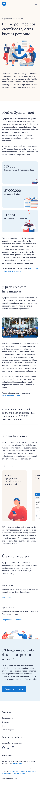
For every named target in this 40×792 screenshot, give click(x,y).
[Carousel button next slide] (12, 466)
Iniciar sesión (7, 598)
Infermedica (17, 764)
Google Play (7, 620)
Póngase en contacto (14, 689)
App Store (18, 620)
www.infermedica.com (11, 396)
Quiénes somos (7, 718)
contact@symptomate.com (12, 743)
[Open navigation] (36, 4)
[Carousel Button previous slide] (5, 466)
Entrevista (5, 722)
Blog (3, 726)
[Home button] (18, 4)
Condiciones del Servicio (18, 771)
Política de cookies (18, 774)
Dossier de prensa (8, 730)
